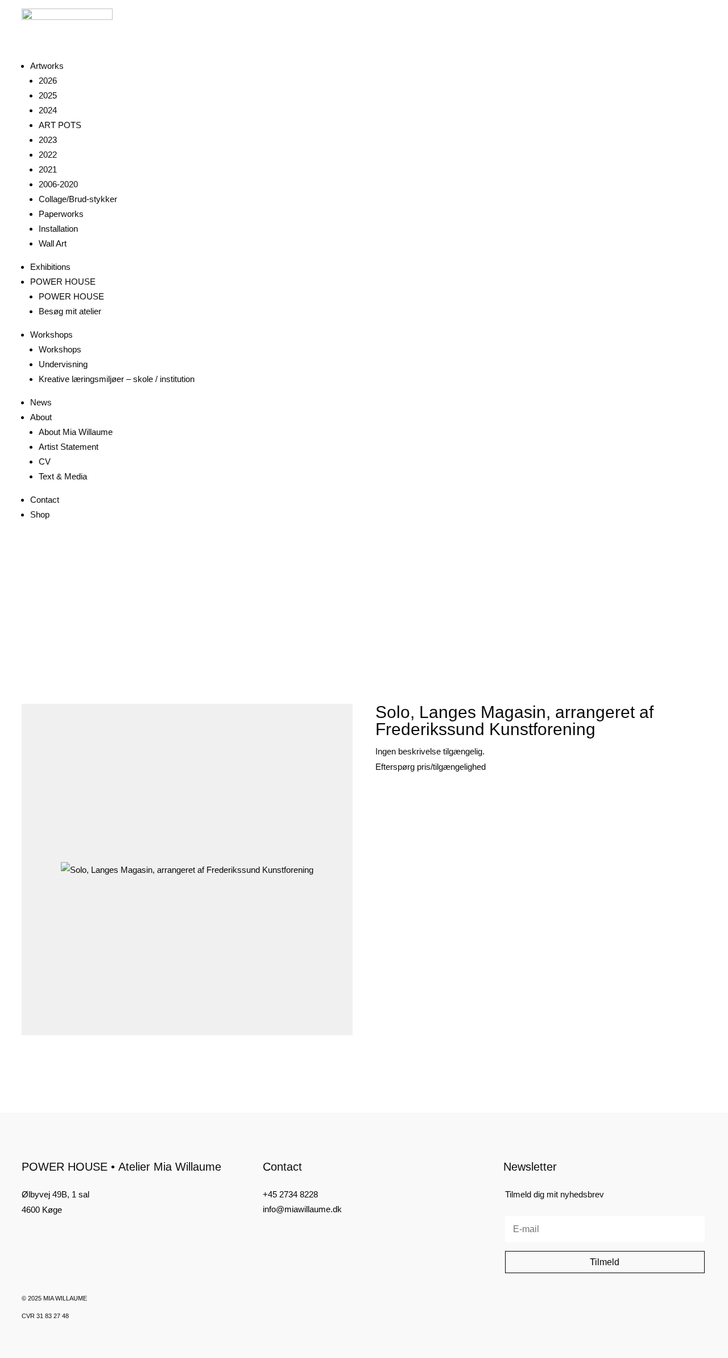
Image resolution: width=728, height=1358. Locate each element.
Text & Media (63, 476)
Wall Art (53, 243)
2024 (48, 110)
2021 (48, 169)
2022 (48, 154)
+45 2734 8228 (290, 1194)
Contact (44, 499)
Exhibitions (50, 267)
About (41, 417)
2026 (48, 80)
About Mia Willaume (76, 432)
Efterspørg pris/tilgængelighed (430, 767)
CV (45, 461)
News (41, 402)
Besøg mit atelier (70, 311)
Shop (39, 514)
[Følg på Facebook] (26, 1238)
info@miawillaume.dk (302, 1209)
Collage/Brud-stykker (78, 199)
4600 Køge (42, 1210)
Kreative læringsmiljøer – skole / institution (117, 379)
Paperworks (61, 214)
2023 (48, 140)
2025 (48, 95)
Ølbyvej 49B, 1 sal (55, 1194)
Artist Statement (68, 447)
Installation (58, 228)
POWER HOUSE (63, 281)
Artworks (47, 66)
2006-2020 (58, 184)
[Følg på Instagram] (45, 1238)
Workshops (51, 334)
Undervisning (63, 364)
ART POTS (60, 125)
